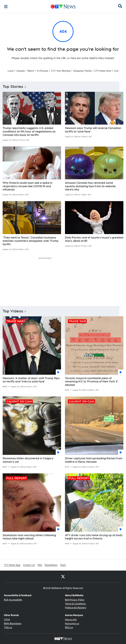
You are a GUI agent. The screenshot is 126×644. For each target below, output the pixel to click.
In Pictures (42, 70)
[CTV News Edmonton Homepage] (63, 7)
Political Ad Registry (75, 607)
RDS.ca (69, 627)
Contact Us (29, 565)
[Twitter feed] (63, 576)
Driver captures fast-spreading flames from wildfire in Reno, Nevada (93, 460)
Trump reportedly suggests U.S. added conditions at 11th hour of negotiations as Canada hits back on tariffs (29, 132)
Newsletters (51, 565)
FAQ (40, 565)
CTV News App (12, 565)
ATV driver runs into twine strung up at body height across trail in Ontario (93, 537)
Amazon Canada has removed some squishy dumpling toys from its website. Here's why (90, 186)
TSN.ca (8, 627)
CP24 (7, 619)
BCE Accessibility (13, 599)
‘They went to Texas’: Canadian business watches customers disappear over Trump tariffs (30, 241)
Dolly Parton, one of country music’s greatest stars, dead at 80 (94, 239)
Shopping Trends (82, 70)
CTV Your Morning (60, 70)
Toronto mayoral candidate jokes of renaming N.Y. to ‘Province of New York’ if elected (91, 382)
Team (63, 565)
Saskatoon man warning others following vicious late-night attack (29, 537)
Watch (30, 70)
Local (10, 70)
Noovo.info (71, 619)
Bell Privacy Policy (74, 599)
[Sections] (6, 6)
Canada (20, 70)
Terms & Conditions (75, 603)
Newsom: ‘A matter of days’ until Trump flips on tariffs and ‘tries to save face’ (31, 380)
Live (116, 70)
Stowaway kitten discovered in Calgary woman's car (28, 460)
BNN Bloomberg (12, 623)
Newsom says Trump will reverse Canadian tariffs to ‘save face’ (93, 130)
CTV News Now (102, 70)
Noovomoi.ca (72, 623)
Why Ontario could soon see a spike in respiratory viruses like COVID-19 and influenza (27, 186)
